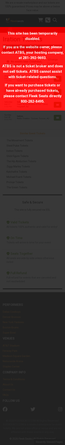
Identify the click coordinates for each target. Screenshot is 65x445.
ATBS (19, 52)
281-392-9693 (34, 58)
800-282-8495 (32, 101)
